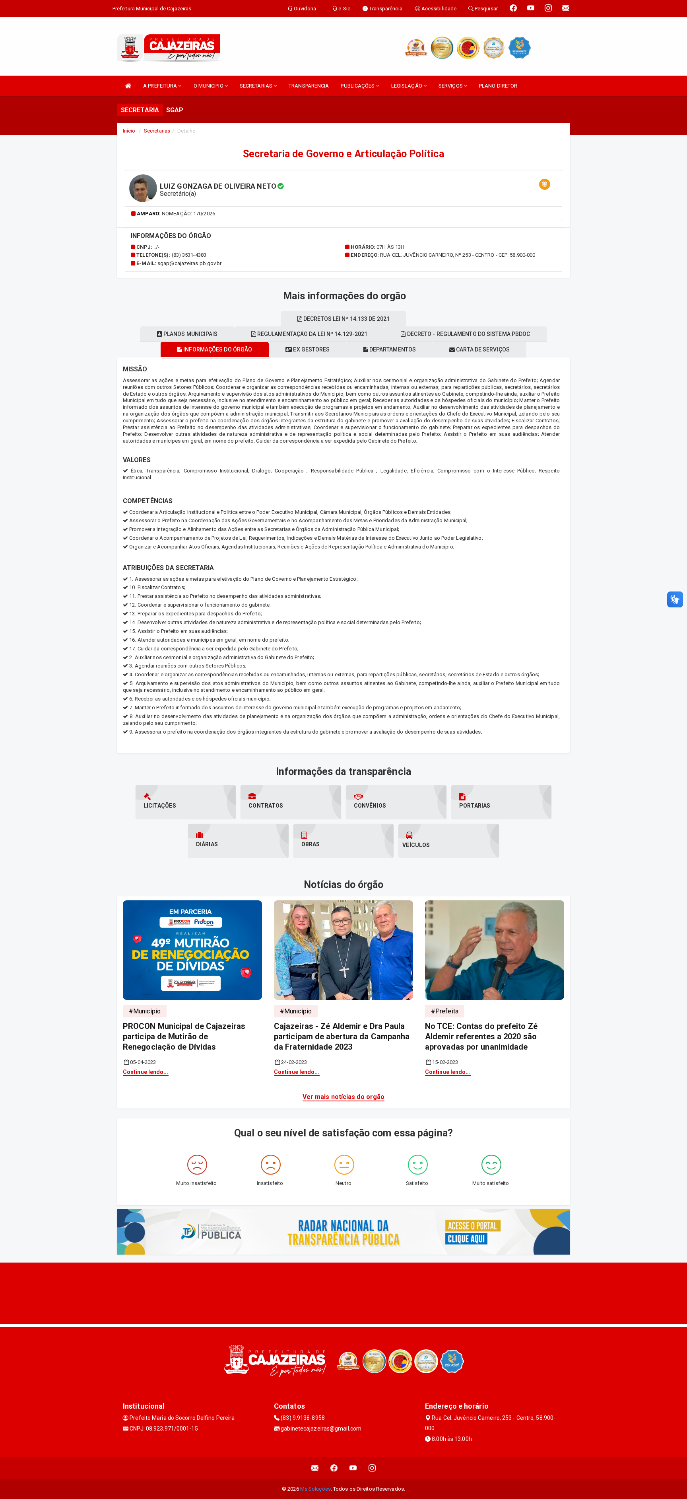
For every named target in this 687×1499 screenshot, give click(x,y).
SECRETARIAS (257, 86)
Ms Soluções (315, 1489)
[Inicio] (128, 86)
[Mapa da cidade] (343, 1292)
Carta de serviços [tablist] (482, 349)
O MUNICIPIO (209, 86)
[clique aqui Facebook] (334, 1468)
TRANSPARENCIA (309, 86)
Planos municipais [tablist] (190, 334)
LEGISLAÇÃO (407, 86)
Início (129, 131)
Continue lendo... (146, 1072)
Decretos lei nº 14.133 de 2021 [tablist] (346, 319)
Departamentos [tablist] (392, 349)
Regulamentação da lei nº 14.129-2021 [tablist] (312, 334)
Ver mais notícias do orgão (344, 1097)
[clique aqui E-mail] (315, 1468)
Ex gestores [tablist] (311, 349)
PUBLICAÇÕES (358, 86)
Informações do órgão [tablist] (217, 349)
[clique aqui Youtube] (353, 1468)
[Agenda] (544, 184)
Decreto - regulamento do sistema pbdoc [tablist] (468, 334)
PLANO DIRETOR (498, 86)
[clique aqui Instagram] (372, 1468)
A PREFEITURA (160, 86)
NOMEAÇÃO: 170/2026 (188, 214)
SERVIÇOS (451, 86)
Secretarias (157, 131)
